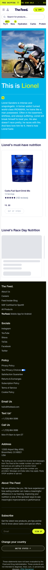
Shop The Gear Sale (21, 3)
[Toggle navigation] (4, 10)
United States (21, 548)
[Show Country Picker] (18, 2)
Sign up (38, 531)
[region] (23, 2)
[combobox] (23, 17)
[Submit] (4, 17)
